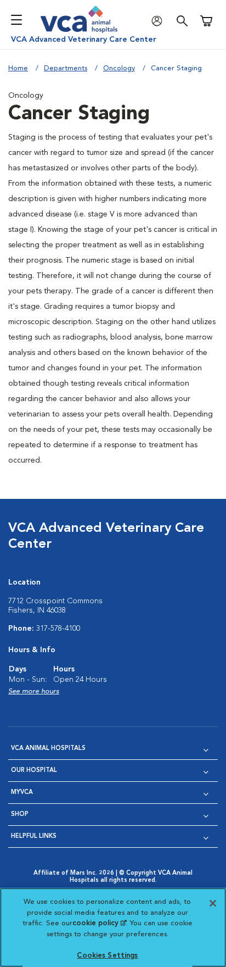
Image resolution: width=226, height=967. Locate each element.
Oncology (119, 68)
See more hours (33, 691)
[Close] (213, 903)
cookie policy (99, 923)
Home (18, 68)
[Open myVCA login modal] (159, 21)
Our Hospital (34, 771)
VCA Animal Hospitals (48, 749)
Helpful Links (33, 836)
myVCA (22, 793)
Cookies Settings (107, 955)
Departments (65, 68)
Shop (20, 815)
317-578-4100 (58, 628)
